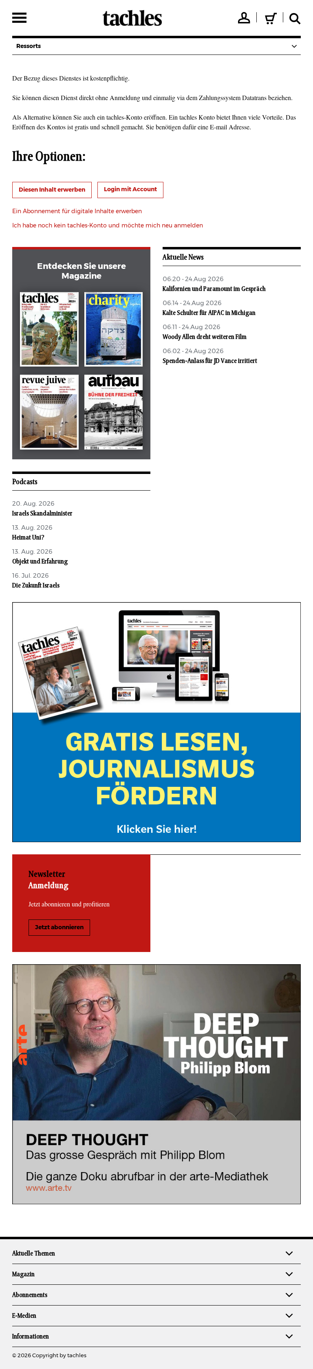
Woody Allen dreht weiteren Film (205, 337)
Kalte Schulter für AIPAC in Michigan (209, 313)
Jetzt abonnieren (59, 927)
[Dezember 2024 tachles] (49, 331)
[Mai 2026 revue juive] (49, 414)
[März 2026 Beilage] (113, 331)
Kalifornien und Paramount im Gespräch (214, 289)
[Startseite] (132, 18)
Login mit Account (130, 189)
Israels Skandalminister (42, 513)
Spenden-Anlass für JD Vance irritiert (210, 361)
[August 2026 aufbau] (113, 414)
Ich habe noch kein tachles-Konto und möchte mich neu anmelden (107, 226)
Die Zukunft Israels (36, 585)
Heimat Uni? (28, 537)
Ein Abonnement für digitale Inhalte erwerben (77, 211)
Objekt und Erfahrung (40, 561)
